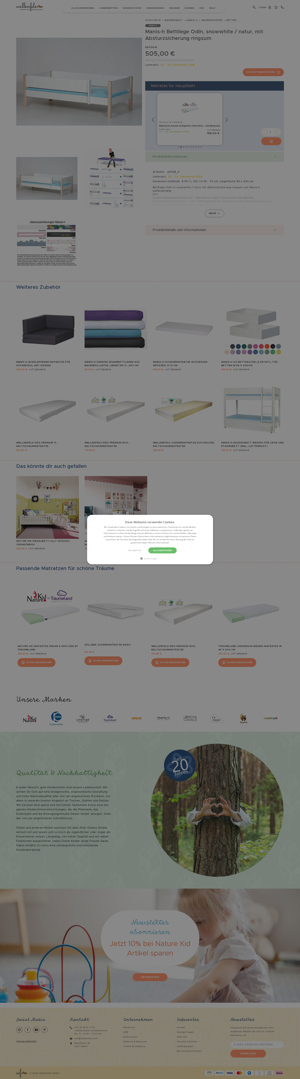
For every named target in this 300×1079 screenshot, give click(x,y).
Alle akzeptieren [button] (162, 550)
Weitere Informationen (158, 542)
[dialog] (150, 539)
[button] (150, 558)
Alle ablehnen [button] (134, 550)
